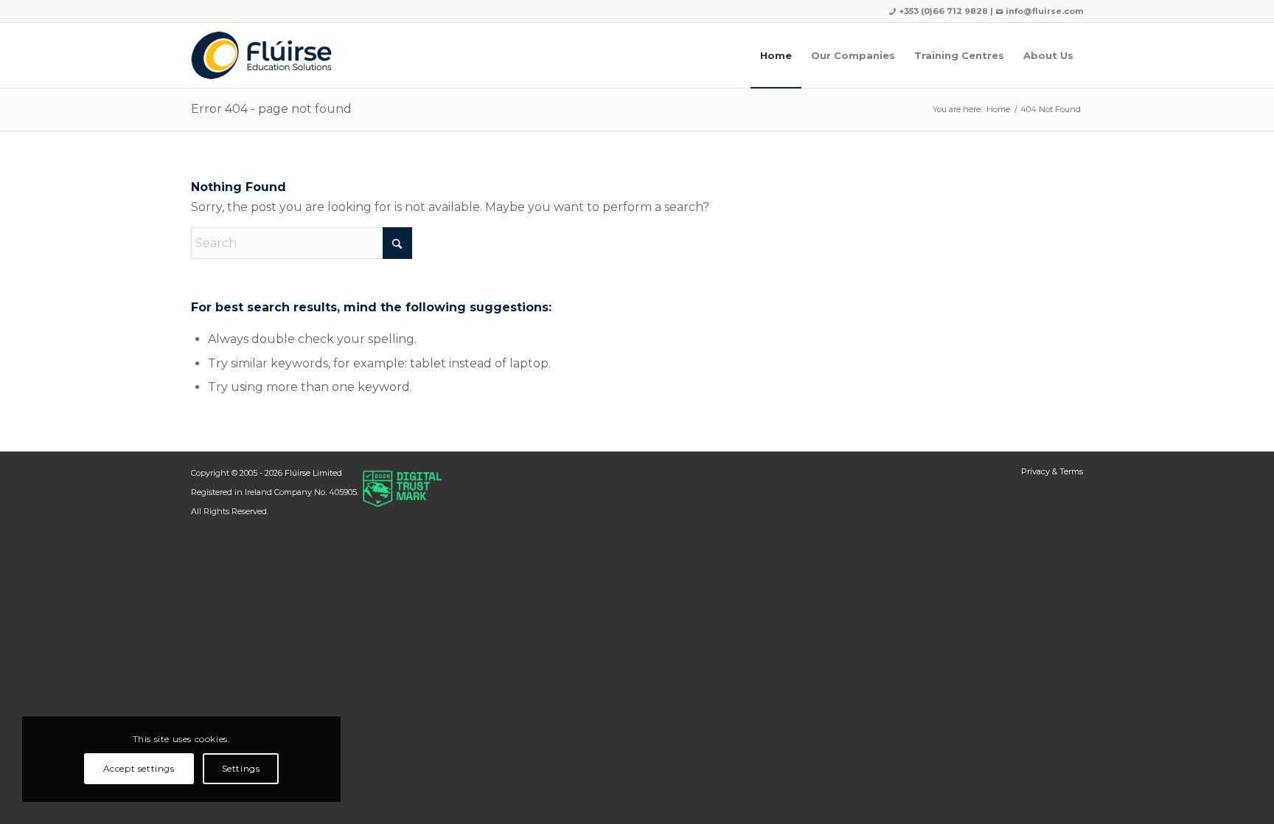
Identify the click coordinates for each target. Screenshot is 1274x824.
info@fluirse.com (1044, 11)
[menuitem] (776, 55)
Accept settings (139, 768)
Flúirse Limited (313, 473)
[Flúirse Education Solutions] (261, 55)
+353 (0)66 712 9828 (942, 11)
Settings (241, 768)
